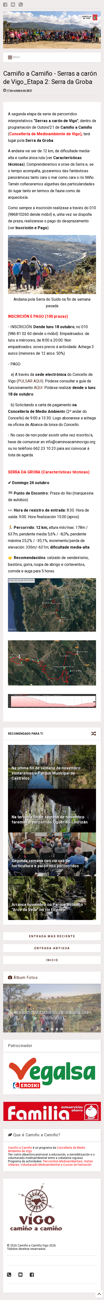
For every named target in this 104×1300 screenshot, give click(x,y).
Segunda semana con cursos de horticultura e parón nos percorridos (45, 863)
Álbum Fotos (25, 977)
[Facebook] (5, 4)
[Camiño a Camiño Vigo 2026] (52, 46)
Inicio (52, 960)
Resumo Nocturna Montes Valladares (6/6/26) (52, 1015)
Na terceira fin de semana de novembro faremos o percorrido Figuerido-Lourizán (50, 819)
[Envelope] (13, 4)
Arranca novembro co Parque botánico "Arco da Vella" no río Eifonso (47, 907)
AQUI (38, 387)
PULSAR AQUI (30, 381)
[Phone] (21, 4)
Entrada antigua (52, 948)
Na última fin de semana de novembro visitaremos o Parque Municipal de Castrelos (46, 773)
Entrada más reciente (52, 936)
